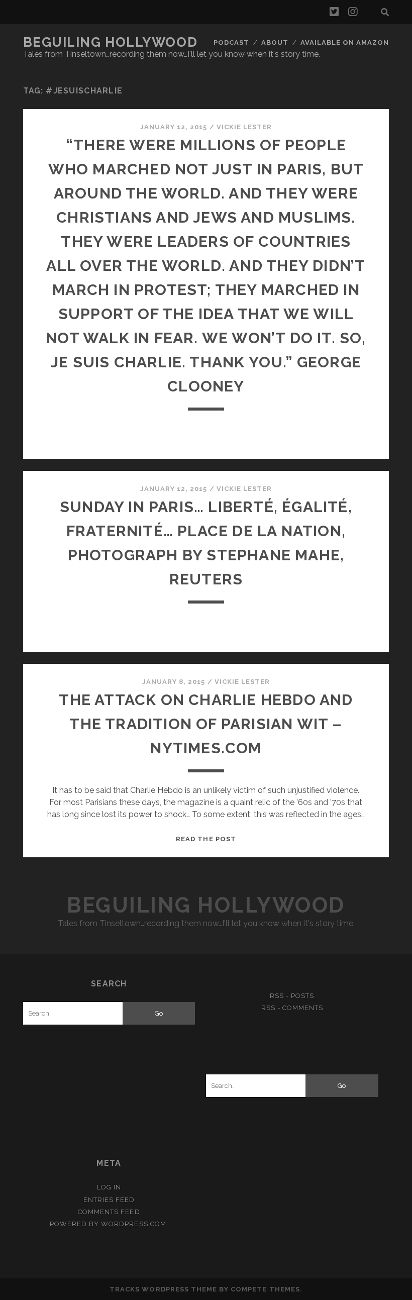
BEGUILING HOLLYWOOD (110, 42)
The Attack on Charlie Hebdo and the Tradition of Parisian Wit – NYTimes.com (206, 724)
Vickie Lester (244, 127)
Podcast (231, 42)
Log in (109, 1187)
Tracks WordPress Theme (163, 1289)
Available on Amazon (344, 42)
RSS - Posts (292, 995)
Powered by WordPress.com (108, 1224)
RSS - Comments (292, 1008)
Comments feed (109, 1212)
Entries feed (109, 1200)
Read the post (206, 839)
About (274, 42)
